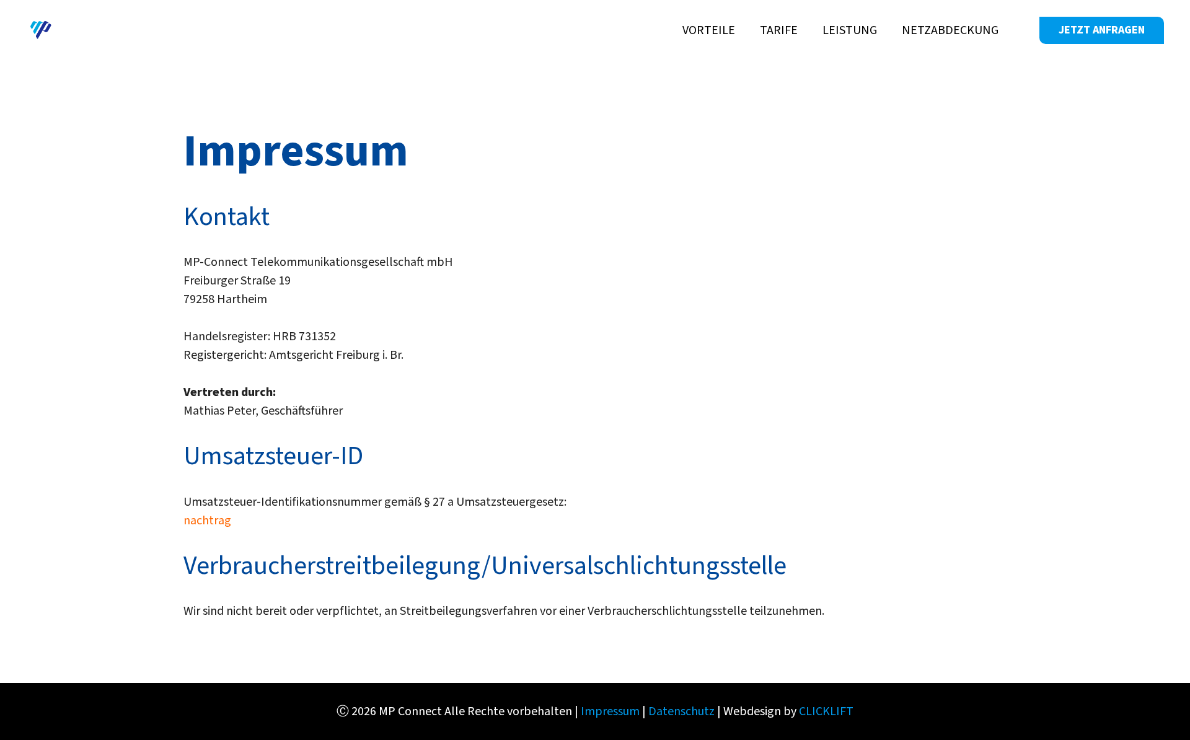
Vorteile (708, 30)
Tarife (779, 30)
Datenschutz (681, 711)
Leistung (849, 30)
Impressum (610, 711)
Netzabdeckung (950, 30)
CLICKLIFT (826, 711)
